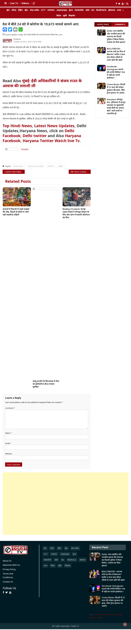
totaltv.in (17, 39)
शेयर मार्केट (34, 10)
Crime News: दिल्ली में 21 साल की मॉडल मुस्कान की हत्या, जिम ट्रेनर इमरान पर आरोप (116, 88)
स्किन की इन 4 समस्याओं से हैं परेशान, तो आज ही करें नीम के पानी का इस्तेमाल (81, 172)
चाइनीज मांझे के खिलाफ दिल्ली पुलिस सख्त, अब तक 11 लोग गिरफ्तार (15, 172)
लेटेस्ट (14, 10)
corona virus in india (35, 166)
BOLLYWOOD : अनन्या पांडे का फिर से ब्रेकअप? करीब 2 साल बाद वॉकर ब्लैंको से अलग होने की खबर (116, 54)
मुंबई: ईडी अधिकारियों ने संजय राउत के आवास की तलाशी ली (42, 83)
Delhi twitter (35, 135)
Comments (120, 24)
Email (8, 443)
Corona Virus (18, 166)
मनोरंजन (51, 10)
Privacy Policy (9, 569)
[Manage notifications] (125, 624)
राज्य (119, 10)
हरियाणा (111, 10)
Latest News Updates (54, 125)
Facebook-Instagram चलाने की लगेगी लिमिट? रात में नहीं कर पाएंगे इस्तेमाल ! (116, 72)
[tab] (102, 24)
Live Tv (14, 3)
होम (8, 10)
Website (8, 453)
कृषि (65, 16)
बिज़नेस (72, 16)
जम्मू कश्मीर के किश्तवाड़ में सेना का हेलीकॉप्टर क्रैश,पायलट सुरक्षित (46, 384)
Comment (10, 408)
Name (8, 433)
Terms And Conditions (8, 575)
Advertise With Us (11, 565)
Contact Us (8, 581)
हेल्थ (71, 10)
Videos (25, 3)
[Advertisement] (65, 503)
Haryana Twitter (38, 140)
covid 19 (51, 166)
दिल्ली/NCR (101, 10)
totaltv (60, 166)
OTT (43, 10)
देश (92, 10)
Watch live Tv (67, 140)
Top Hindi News (17, 125)
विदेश (58, 16)
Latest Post (103, 24)
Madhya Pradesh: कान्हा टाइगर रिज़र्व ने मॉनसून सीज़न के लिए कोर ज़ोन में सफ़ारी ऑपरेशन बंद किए (76, 213)
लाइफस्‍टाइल (62, 10)
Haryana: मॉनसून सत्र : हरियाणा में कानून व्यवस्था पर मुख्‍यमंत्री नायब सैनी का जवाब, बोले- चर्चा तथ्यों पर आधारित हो (116, 106)
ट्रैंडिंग (20, 10)
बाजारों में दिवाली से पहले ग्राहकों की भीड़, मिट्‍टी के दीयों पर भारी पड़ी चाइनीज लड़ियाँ (16, 212)
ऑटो (87, 10)
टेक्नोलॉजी (79, 10)
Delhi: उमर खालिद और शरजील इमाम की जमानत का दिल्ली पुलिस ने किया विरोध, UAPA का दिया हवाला (116, 36)
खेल (26, 10)
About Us (7, 560)
